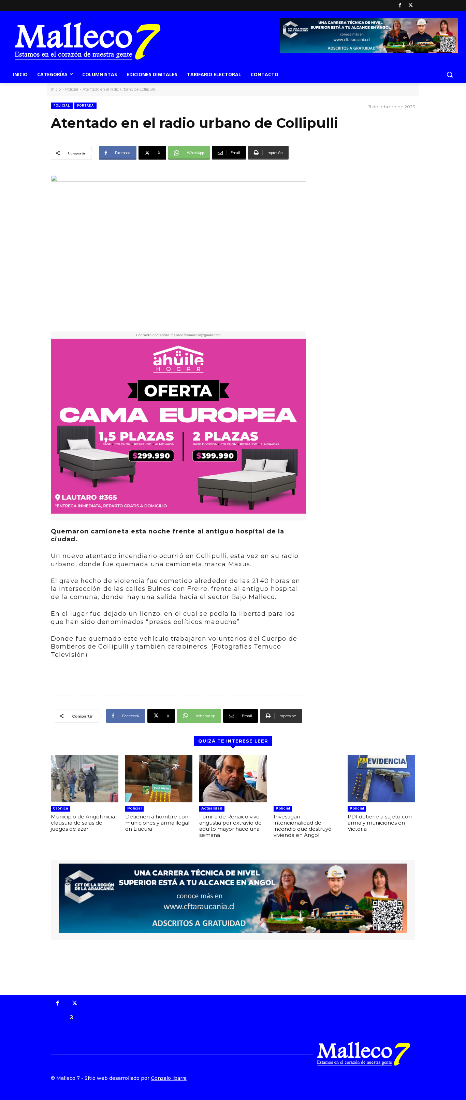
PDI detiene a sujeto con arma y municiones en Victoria (380, 822)
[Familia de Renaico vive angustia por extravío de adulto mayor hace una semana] (233, 778)
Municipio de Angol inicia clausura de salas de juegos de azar (83, 822)
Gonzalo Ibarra (169, 1078)
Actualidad (211, 808)
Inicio (56, 89)
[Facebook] (400, 5)
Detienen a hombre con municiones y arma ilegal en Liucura (157, 822)
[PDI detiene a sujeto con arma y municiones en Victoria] (381, 778)
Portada (85, 105)
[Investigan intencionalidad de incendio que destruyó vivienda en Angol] (307, 778)
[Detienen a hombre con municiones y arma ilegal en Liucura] (159, 778)
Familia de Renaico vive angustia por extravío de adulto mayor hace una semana (230, 825)
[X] (410, 5)
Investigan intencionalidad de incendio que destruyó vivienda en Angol (303, 825)
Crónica (60, 808)
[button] (449, 74)
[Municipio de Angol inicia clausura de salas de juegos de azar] (84, 778)
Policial (71, 89)
